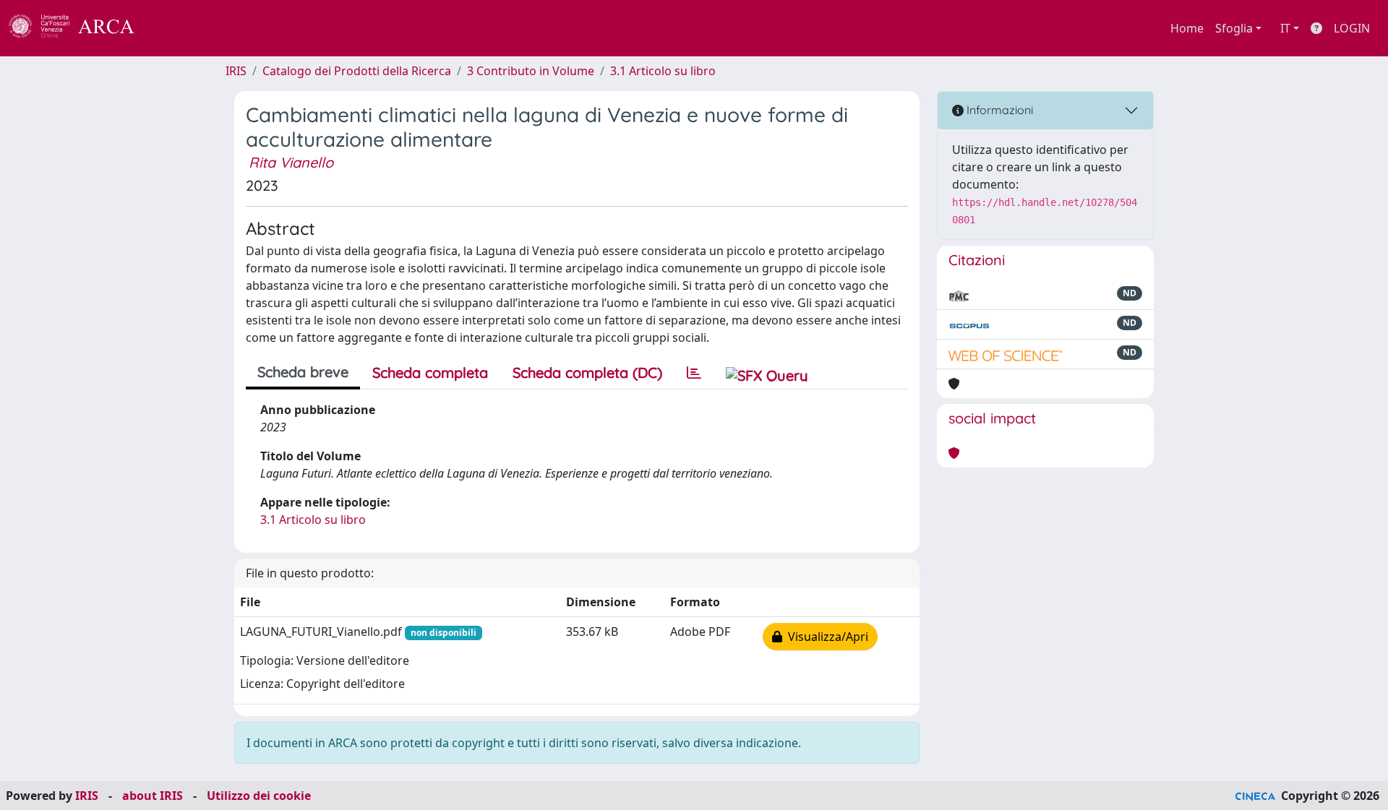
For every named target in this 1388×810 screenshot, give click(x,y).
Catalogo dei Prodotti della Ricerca (356, 71)
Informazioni (998, 110)
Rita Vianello (291, 162)
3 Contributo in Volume (530, 71)
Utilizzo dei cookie (259, 795)
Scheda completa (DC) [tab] (587, 372)
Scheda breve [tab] (302, 372)
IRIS (236, 71)
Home (1187, 28)
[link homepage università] (173, 28)
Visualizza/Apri (825, 637)
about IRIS (152, 795)
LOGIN (1352, 28)
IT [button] (1285, 28)
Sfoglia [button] (1234, 28)
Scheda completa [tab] (430, 372)
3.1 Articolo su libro (663, 71)
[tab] (694, 373)
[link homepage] (79, 28)
